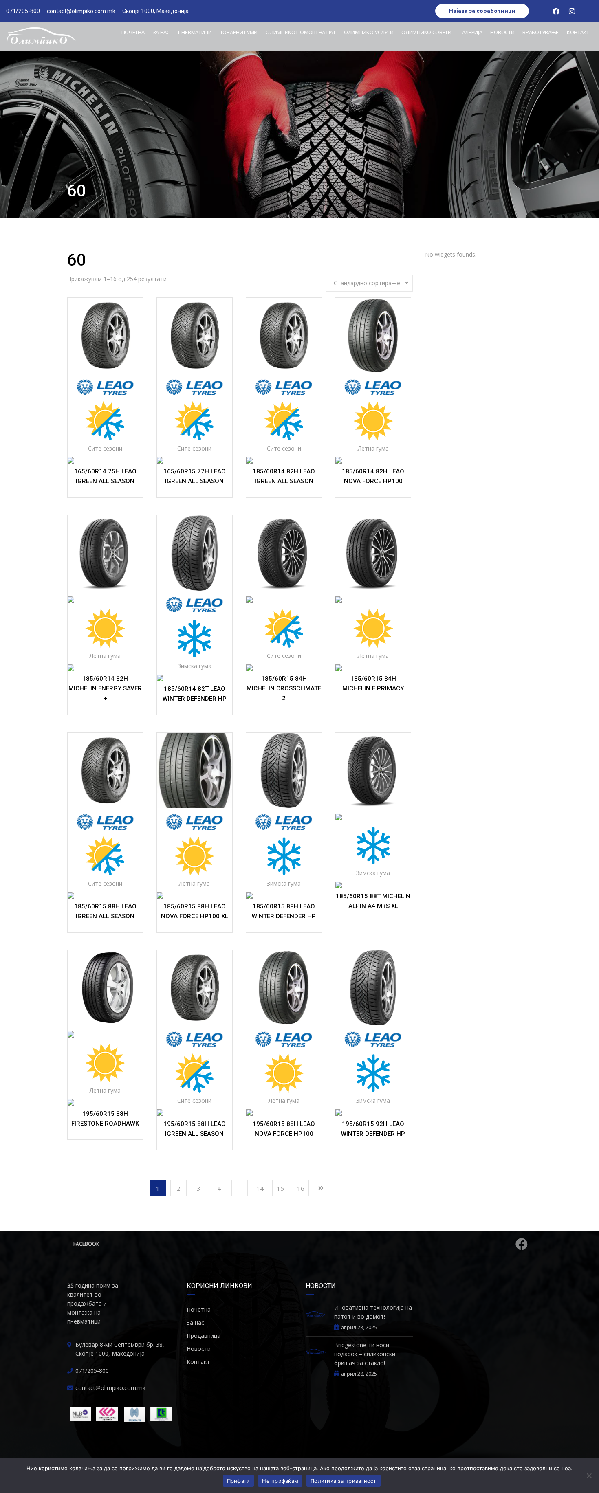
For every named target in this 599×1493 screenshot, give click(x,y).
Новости (502, 32)
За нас (161, 32)
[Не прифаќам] (589, 1475)
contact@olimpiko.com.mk (110, 1388)
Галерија (471, 32)
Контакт (578, 32)
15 (280, 1188)
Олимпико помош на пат (301, 32)
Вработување (540, 32)
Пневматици (195, 32)
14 (260, 1188)
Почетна (133, 32)
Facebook (86, 1243)
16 (300, 1188)
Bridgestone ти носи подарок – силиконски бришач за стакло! (364, 1354)
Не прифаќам (280, 1481)
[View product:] (105, 335)
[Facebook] (556, 11)
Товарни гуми (239, 32)
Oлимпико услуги (369, 32)
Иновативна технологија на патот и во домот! (373, 1312)
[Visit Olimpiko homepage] (41, 36)
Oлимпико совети (426, 32)
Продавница (203, 1335)
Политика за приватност (344, 1481)
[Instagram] (572, 11)
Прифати (238, 1481)
